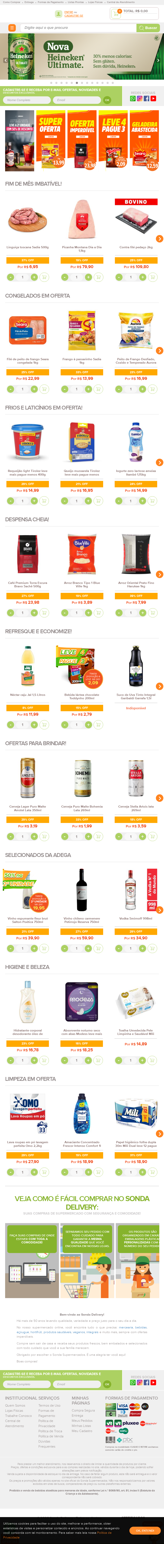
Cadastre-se (73, 16)
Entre (68, 12)
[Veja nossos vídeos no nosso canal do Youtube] (153, 1382)
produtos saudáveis (57, 1332)
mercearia (126, 1327)
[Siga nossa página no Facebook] (146, 98)
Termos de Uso (49, 1405)
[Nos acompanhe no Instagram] (139, 1382)
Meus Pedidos (82, 1421)
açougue (23, 1332)
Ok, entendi (145, 1531)
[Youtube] (153, 98)
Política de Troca (50, 1431)
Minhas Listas (81, 1426)
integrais (92, 1332)
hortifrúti (36, 1332)
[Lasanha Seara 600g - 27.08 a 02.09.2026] (144, 141)
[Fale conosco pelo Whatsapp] (133, 1382)
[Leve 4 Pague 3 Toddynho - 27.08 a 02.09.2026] (113, 141)
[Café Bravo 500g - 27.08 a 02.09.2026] (82, 141)
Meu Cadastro (82, 1431)
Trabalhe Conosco (18, 1416)
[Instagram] (139, 98)
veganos (79, 1332)
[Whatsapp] (133, 98)
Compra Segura (83, 1410)
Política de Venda (50, 1436)
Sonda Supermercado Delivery (19, 13)
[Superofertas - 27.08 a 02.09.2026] (50, 141)
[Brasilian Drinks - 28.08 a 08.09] (19, 141)
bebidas (141, 1327)
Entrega (77, 1415)
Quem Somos (15, 1405)
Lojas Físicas (14, 1411)
